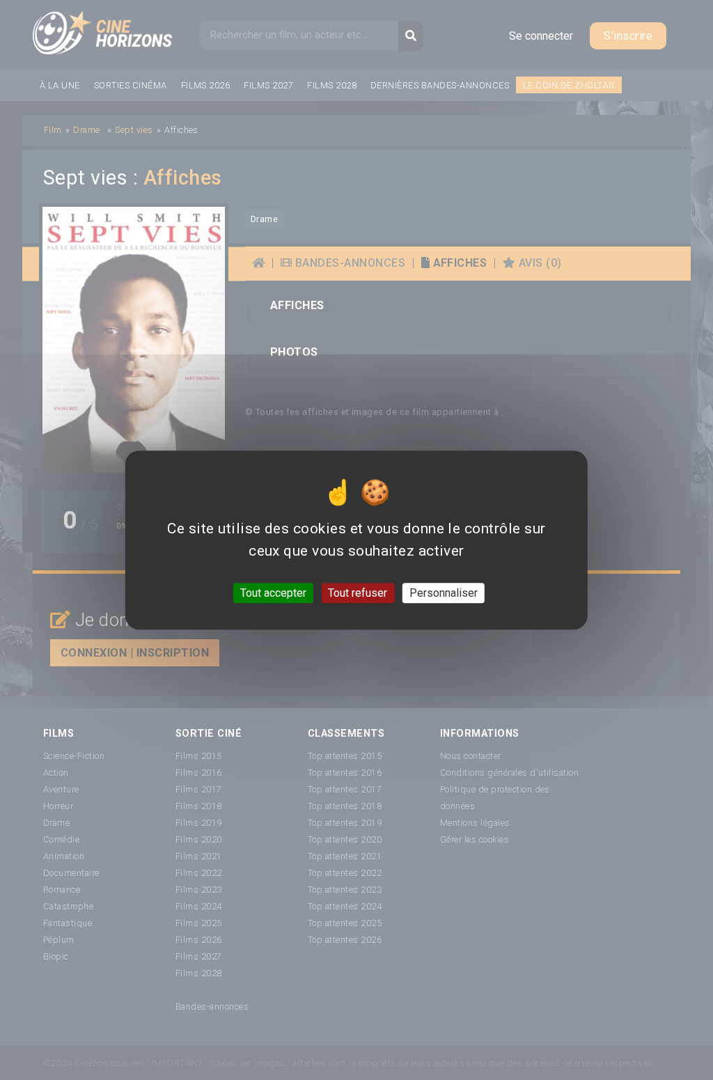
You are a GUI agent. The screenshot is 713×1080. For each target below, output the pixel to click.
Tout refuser (357, 593)
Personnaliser (443, 593)
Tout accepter (273, 593)
